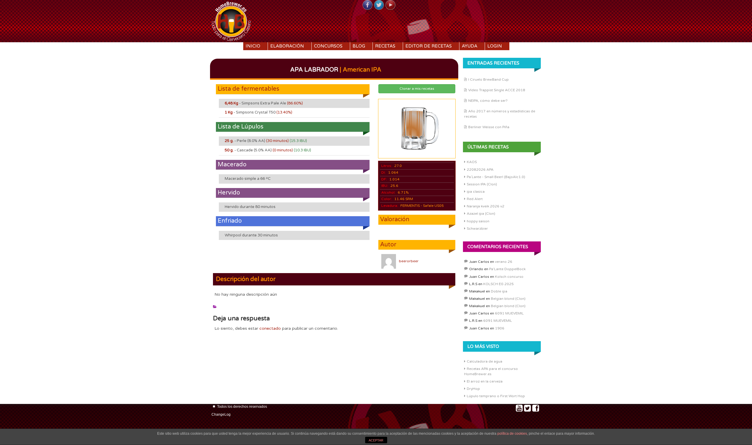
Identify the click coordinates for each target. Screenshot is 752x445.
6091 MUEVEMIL (509, 313)
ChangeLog (221, 414)
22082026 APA (480, 169)
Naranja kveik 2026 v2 (485, 206)
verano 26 (503, 262)
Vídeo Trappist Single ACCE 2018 (496, 90)
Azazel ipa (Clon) (481, 213)
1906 (499, 328)
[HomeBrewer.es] (231, 20)
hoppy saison (478, 221)
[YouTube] (390, 5)
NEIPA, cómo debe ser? (488, 101)
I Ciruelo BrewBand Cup (488, 79)
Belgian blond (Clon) (508, 299)
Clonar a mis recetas (417, 89)
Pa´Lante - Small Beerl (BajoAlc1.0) (496, 177)
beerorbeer (409, 261)
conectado (270, 328)
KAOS (472, 162)
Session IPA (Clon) (482, 184)
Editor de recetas (428, 46)
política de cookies (512, 434)
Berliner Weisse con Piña (488, 127)
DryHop (473, 389)
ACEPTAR (376, 440)
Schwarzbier (477, 228)
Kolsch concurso (509, 277)
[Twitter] (379, 5)
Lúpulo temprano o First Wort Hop (496, 396)
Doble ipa (499, 291)
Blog (358, 46)
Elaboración (287, 46)
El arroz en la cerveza (485, 381)
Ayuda (469, 46)
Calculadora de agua (484, 361)
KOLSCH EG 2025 (498, 284)
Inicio (253, 46)
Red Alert (475, 199)
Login (494, 46)
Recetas (385, 46)
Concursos (328, 46)
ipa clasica (476, 191)
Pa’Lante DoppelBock (507, 269)
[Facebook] (367, 5)
